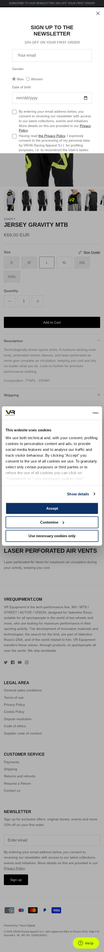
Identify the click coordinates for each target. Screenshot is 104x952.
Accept (52, 508)
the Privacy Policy (51, 136)
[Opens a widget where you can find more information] (86, 943)
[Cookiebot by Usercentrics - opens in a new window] (77, 413)
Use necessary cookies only (52, 536)
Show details (78, 494)
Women (37, 79)
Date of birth (21, 87)
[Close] (98, 13)
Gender (18, 69)
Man (20, 79)
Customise (49, 522)
